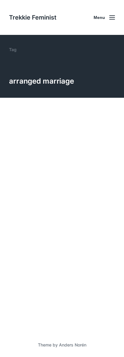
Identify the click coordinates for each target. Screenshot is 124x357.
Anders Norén (72, 344)
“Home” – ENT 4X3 (41, 176)
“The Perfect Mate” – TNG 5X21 (60, 299)
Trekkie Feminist (33, 17)
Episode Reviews (51, 186)
